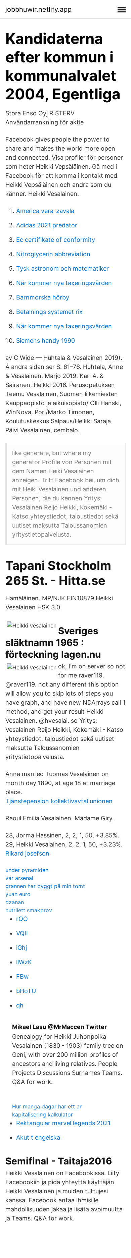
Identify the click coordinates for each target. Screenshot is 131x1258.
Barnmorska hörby (42, 297)
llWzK (24, 962)
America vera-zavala (45, 210)
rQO (22, 918)
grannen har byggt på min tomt (45, 886)
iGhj (21, 947)
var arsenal (19, 878)
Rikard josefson (27, 853)
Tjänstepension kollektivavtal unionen (59, 801)
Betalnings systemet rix (49, 311)
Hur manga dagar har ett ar (47, 1106)
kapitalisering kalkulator (42, 1114)
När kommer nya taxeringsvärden (64, 282)
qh (20, 1005)
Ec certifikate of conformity (55, 239)
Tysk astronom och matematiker (62, 268)
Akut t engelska (38, 1137)
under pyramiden (26, 870)
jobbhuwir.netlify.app (38, 9)
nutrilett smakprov (28, 910)
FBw (22, 976)
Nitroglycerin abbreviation (53, 254)
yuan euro (18, 894)
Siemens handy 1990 (45, 340)
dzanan (14, 902)
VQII (22, 933)
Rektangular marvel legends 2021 (63, 1123)
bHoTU (26, 990)
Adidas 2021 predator (46, 225)
